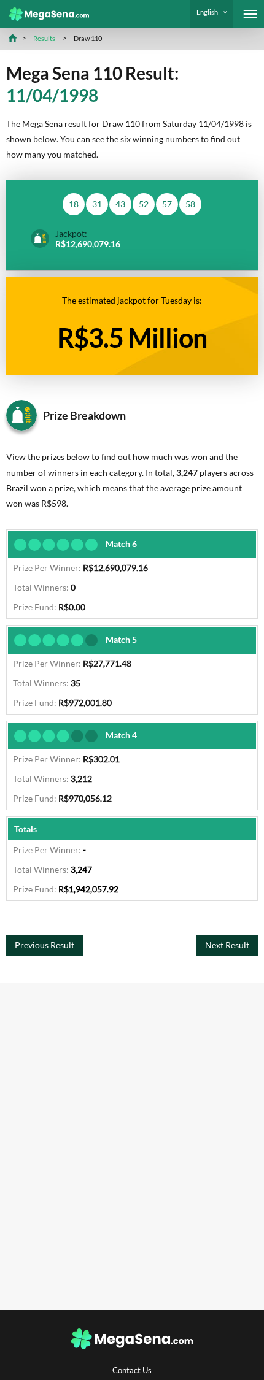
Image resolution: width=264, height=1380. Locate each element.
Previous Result (44, 945)
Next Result (227, 945)
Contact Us (132, 1370)
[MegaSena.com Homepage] (44, 14)
